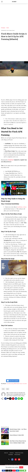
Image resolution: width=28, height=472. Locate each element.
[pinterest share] (13, 398)
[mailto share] (10, 398)
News (13, 30)
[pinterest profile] (15, 459)
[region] (14, 51)
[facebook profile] (12, 459)
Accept (21, 467)
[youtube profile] (19, 459)
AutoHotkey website (22, 207)
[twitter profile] (9, 459)
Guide (7, 388)
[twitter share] (8, 398)
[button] (3, 470)
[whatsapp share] (19, 398)
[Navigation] (1, 1)
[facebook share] (5, 398)
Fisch (3, 388)
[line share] (21, 398)
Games (7, 27)
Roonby (14, 1)
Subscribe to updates (13, 380)
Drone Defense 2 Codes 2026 (17, 435)
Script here (11, 160)
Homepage (3, 27)
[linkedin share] (16, 398)
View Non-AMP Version (18, 464)
